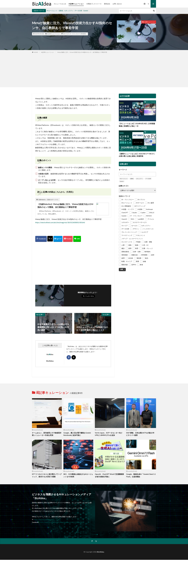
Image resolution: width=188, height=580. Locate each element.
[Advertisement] (94, 69)
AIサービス (66, 34)
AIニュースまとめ (60, 4)
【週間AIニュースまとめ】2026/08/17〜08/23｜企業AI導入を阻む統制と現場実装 (137, 155)
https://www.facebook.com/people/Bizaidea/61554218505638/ (60, 522)
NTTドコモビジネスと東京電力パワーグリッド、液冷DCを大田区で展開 (47, 475)
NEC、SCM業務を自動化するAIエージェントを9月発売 (78, 475)
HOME (36, 52)
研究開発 (83, 34)
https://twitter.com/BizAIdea (44, 519)
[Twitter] (50, 239)
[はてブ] (57, 239)
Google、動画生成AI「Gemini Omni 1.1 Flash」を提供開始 (141, 475)
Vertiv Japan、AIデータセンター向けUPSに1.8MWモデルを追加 (108, 434)
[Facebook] (41, 239)
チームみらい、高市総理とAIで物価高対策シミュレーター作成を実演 (46, 434)
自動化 (61, 11)
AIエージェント (52, 11)
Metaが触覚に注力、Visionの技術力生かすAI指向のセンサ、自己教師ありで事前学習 (82, 52)
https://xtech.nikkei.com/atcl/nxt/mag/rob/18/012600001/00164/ (60, 222)
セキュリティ (68, 11)
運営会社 (107, 4)
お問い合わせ (117, 4)
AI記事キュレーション (76, 4)
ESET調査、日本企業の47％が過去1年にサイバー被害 (140, 434)
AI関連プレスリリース (94, 4)
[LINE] (77, 239)
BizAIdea (100, 552)
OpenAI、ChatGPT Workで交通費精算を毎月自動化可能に (109, 475)
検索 (121, 269)
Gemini (85, 11)
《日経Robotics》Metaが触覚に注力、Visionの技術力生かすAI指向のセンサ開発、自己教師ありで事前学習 (65, 205)
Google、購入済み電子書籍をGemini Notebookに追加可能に (77, 434)
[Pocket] (68, 239)
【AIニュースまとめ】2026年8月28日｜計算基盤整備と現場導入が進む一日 (137, 125)
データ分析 (78, 11)
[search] (154, 11)
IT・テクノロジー (75, 34)
